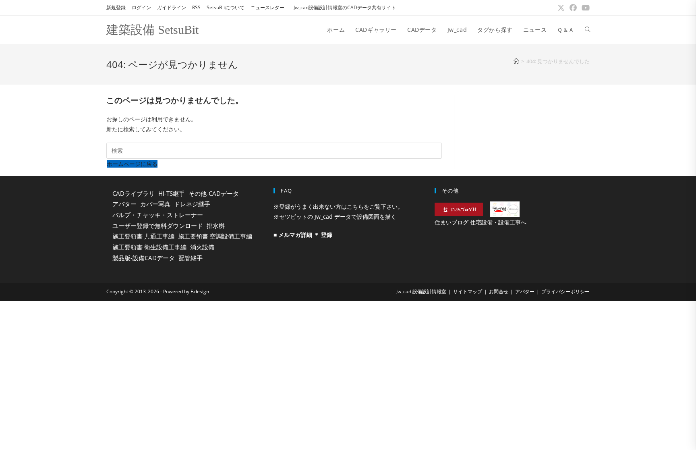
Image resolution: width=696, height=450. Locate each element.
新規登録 (116, 7)
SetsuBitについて (225, 7)
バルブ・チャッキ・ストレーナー (157, 215)
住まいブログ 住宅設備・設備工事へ (480, 222)
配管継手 (190, 258)
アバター (124, 204)
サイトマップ (467, 291)
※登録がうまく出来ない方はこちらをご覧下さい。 (338, 206)
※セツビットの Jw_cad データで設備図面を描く (334, 216)
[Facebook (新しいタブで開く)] (573, 8)
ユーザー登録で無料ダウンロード (157, 226)
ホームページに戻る (132, 164)
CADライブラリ (133, 193)
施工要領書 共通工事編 (143, 236)
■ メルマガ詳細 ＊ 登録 (302, 234)
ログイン (141, 7)
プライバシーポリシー (565, 291)
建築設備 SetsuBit (152, 29)
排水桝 (216, 226)
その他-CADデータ (213, 193)
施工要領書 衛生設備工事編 (149, 247)
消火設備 (202, 247)
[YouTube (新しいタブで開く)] (584, 8)
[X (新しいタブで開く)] (561, 8)
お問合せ (498, 291)
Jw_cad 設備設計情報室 (421, 291)
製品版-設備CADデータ (143, 258)
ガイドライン (171, 7)
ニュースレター (267, 7)
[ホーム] (516, 61)
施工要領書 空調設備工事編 (215, 236)
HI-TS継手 (171, 193)
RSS (196, 7)
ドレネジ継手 (192, 204)
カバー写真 (155, 204)
